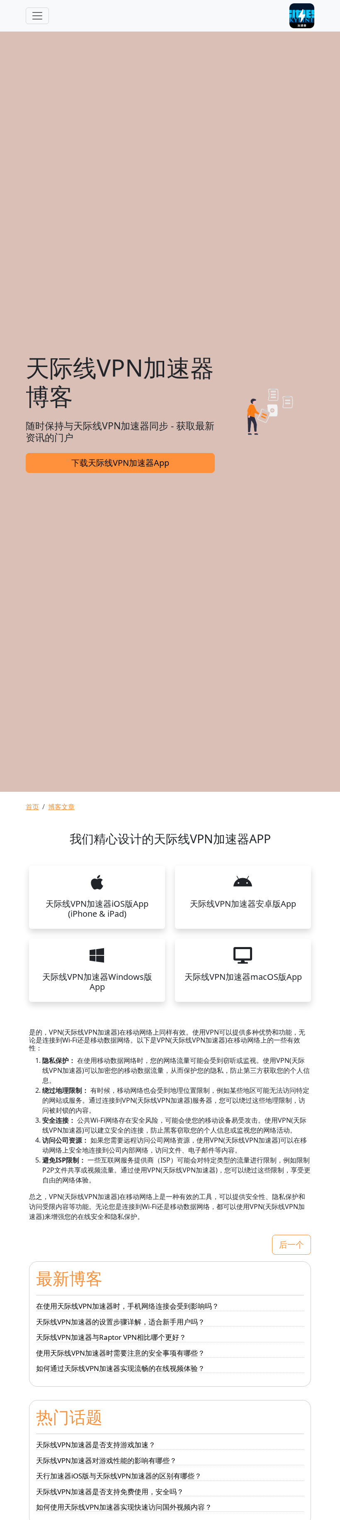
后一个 (291, 1244)
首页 (32, 806)
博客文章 (61, 806)
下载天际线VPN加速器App (120, 462)
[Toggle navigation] (37, 15)
